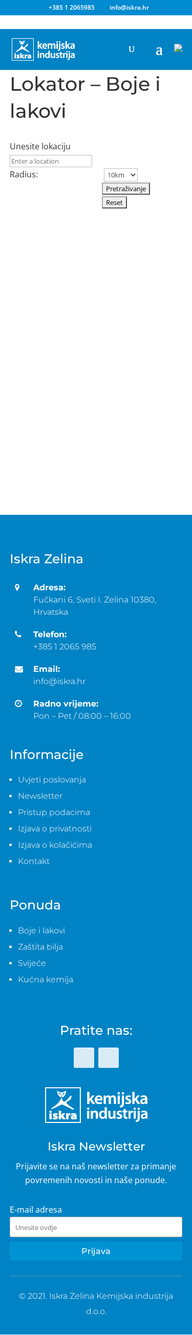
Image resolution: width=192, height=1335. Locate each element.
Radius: (24, 174)
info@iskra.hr (59, 681)
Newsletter (40, 796)
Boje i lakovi (41, 930)
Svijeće (32, 963)
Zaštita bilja (40, 947)
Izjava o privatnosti (55, 828)
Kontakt (34, 861)
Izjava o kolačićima (55, 845)
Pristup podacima (54, 812)
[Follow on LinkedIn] (108, 1058)
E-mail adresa (36, 1209)
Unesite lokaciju (40, 146)
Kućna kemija (45, 979)
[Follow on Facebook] (84, 1058)
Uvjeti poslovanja (52, 779)
